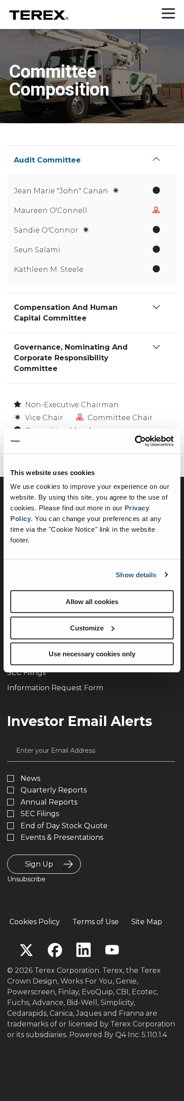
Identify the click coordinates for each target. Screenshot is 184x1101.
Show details (136, 575)
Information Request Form (55, 688)
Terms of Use (95, 922)
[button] (156, 159)
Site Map (146, 922)
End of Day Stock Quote (64, 826)
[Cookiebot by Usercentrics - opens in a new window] (135, 441)
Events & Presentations (62, 837)
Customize (87, 628)
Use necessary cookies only (92, 654)
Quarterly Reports (54, 790)
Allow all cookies (92, 601)
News (30, 778)
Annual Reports (49, 802)
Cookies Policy (34, 922)
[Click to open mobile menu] (168, 14)
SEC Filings (26, 672)
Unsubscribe (26, 879)
